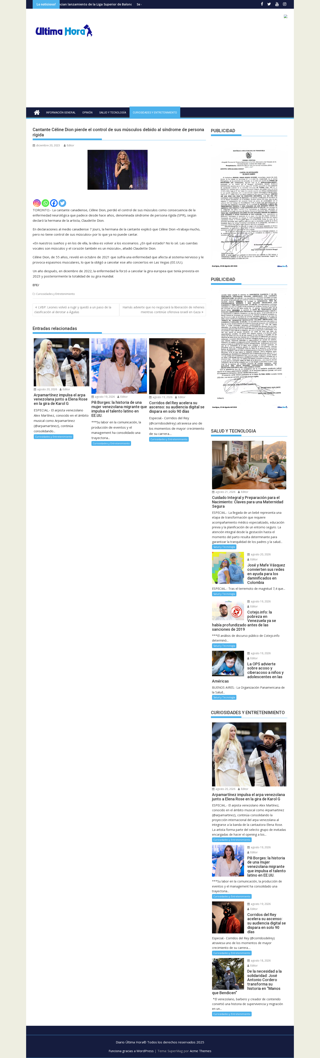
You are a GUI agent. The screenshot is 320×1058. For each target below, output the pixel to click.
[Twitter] (62, 203)
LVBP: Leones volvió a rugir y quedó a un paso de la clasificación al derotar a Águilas (72, 309)
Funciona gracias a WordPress (131, 1051)
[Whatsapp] (45, 203)
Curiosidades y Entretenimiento (155, 112)
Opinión (87, 112)
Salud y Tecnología (112, 112)
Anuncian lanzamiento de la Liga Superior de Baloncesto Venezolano (61, 4)
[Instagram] (37, 203)
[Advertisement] (160, 74)
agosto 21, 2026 (225, 492)
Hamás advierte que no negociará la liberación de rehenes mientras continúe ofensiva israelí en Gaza (163, 309)
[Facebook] (54, 203)
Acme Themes (200, 1051)
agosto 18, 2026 (260, 960)
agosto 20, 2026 (47, 389)
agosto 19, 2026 (104, 397)
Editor (70, 145)
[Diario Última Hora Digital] (37, 111)
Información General (61, 112)
